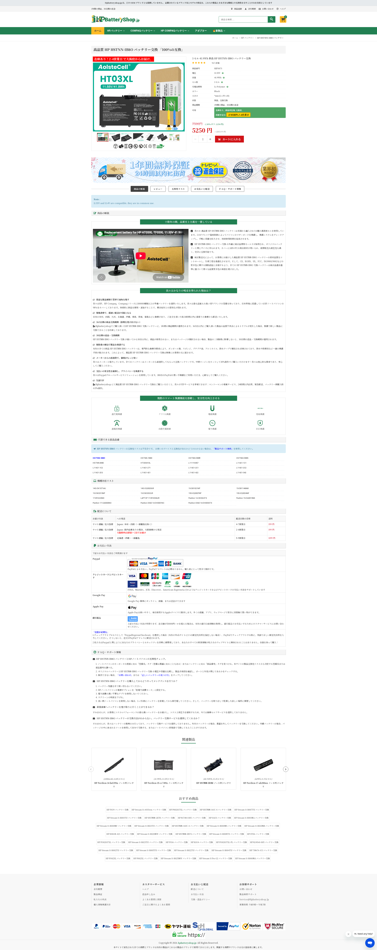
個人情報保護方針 (102, 904)
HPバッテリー (114, 30)
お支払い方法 (197, 894)
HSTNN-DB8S (242, 458)
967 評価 (215, 63)
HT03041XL (146, 463)
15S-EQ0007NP (194, 493)
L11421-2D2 (98, 472)
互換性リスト (178, 188)
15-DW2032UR (147, 493)
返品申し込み (148, 894)
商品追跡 (238, 8)
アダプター (201, 30)
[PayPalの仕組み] (228, 926)
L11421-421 (146, 472)
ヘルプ (283, 8)
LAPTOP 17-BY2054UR (150, 498)
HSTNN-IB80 (98, 463)
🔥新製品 (218, 30)
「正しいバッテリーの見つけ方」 (155, 675)
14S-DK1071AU (99, 488)
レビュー (158, 188)
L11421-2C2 (241, 468)
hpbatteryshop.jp (187, 942)
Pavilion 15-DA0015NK (245, 498)
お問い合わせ (268, 8)
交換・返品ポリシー (200, 899)
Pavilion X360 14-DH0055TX (200, 503)
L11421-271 (146, 468)
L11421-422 (193, 472)
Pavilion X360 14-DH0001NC (152, 503)
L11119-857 (193, 463)
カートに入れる (231, 139)
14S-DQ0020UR (147, 488)
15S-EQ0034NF (242, 493)
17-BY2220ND (98, 498)
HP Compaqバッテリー (174, 30)
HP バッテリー (247, 37)
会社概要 (252, 8)
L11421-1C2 (98, 468)
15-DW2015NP (99, 493)
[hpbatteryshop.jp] (116, 22)
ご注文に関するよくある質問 (156, 904)
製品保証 (98, 894)
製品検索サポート (248, 894)
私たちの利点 (100, 899)
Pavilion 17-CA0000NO (102, 503)
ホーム (97, 30)
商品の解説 (139, 188)
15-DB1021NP (194, 488)
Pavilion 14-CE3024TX (197, 498)
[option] (139, 97)
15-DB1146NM (242, 488)
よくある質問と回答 (152, 899)
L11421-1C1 (241, 463)
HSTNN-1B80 (146, 458)
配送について (197, 889)
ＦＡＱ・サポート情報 (230, 188)
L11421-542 (241, 472)
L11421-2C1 (193, 468)
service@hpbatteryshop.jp (254, 899)
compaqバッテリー (141, 30)
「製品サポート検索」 (223, 448)
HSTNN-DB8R (194, 458)
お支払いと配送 (202, 188)
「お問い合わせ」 (125, 675)
